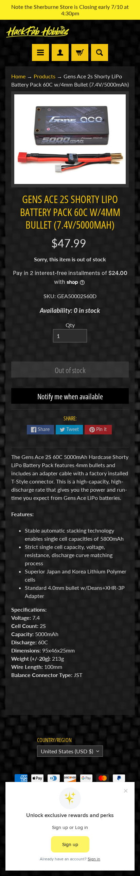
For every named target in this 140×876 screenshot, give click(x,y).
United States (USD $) (67, 751)
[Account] (60, 52)
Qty (70, 325)
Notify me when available (70, 396)
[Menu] (40, 52)
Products (44, 76)
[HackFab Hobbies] (37, 32)
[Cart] (79, 52)
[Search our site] (99, 52)
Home (18, 76)
